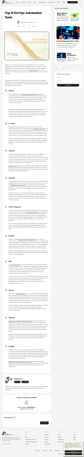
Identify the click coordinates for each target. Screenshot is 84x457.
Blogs (74, 437)
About (74, 434)
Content (34, 2)
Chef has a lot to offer (33, 212)
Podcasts (17, 2)
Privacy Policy (57, 450)
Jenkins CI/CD (12, 165)
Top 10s (29, 2)
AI (25, 434)
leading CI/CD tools (39, 128)
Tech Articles (23, 2)
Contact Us (37, 450)
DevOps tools (33, 70)
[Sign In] (17, 382)
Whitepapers (47, 444)
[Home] (8, 3)
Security (27, 444)
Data (26, 437)
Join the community (73, 2)
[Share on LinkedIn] (32, 26)
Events (59, 434)
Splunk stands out (20, 293)
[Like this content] (23, 26)
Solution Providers (43, 2)
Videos (46, 441)
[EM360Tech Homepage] (8, 436)
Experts (59, 437)
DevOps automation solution (27, 239)
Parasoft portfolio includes (18, 184)
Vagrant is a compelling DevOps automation (20, 321)
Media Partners (61, 439)
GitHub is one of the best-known (30, 94)
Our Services (45, 450)
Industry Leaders (51, 2)
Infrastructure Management (31, 441)
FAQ (74, 439)
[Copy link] (35, 26)
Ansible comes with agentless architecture (20, 361)
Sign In (64, 2)
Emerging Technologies (30, 439)
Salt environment (15, 264)
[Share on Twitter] (29, 26)
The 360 (58, 2)
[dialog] (73, 448)
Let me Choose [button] (73, 451)
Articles (46, 434)
